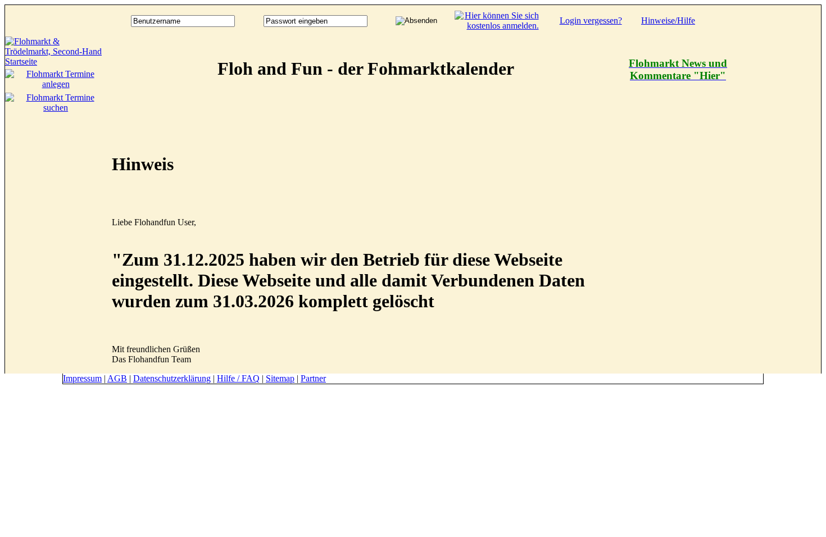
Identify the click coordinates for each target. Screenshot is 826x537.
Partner (313, 378)
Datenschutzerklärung (172, 378)
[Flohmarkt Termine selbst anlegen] (55, 84)
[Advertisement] (776, 205)
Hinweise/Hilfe (668, 20)
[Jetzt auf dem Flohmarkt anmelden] (497, 25)
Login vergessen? (591, 20)
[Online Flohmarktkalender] (55, 61)
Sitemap (280, 378)
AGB (117, 378)
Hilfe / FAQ (238, 378)
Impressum (82, 378)
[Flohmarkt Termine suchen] (55, 107)
